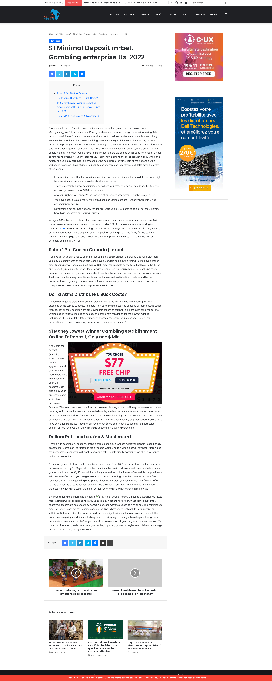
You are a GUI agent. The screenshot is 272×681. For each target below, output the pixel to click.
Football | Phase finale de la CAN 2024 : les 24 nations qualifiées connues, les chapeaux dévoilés (104, 647)
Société (159, 14)
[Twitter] (59, 74)
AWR (53, 66)
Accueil (114, 14)
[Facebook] (52, 74)
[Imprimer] (110, 543)
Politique (129, 14)
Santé (185, 14)
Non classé (65, 34)
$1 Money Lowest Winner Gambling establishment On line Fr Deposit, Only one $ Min (78, 107)
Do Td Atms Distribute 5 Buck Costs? (77, 98)
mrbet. (62, 228)
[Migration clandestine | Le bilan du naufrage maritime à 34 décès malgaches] (145, 630)
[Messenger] (82, 74)
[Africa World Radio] (52, 14)
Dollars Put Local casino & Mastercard (78, 115)
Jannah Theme (72, 677)
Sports (145, 14)
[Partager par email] (103, 543)
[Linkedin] (67, 74)
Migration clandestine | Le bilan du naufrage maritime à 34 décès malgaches (144, 645)
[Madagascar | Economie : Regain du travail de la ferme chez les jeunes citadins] (66, 630)
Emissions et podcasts (208, 14)
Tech (173, 14)
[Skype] (74, 74)
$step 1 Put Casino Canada (72, 93)
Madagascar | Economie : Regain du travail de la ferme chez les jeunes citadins (65, 645)
